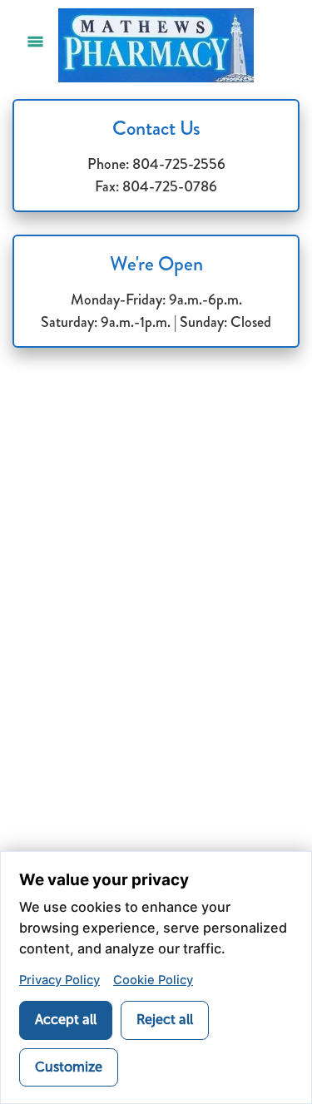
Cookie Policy (153, 980)
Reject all (164, 1019)
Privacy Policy (59, 980)
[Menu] (35, 41)
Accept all (66, 1019)
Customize (68, 1067)
